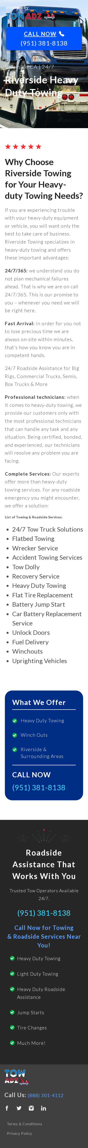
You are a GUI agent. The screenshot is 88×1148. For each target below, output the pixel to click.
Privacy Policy (19, 1133)
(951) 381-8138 (44, 43)
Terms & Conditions (24, 1124)
